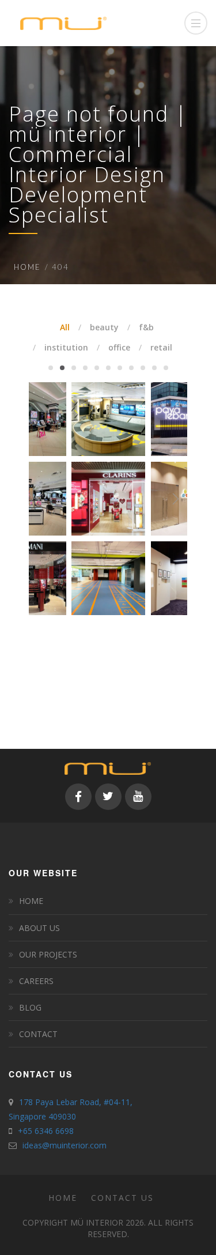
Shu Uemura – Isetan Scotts (29, 386)
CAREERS (36, 980)
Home (27, 267)
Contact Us (122, 1197)
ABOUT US (39, 927)
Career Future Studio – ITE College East (108, 386)
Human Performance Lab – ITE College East (108, 545)
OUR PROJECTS (48, 954)
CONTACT (38, 1033)
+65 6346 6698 (46, 1130)
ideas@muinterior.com (64, 1145)
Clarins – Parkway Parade (108, 466)
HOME (31, 900)
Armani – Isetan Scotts (29, 545)
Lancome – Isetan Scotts (29, 466)
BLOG (30, 1007)
